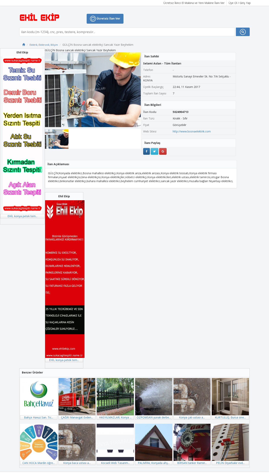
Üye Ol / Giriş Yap (240, 3)
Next (147, 90)
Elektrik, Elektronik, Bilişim (44, 45)
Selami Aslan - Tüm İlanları (162, 63)
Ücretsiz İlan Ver (108, 18)
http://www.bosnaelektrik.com (192, 131)
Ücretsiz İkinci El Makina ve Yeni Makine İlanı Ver (193, 3)
